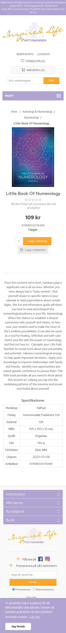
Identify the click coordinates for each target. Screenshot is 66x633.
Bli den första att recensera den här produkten (33, 206)
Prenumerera (22, 589)
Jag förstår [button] (18, 626)
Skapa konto (25, 54)
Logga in (43, 54)
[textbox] (25, 80)
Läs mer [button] (35, 616)
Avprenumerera (45, 589)
